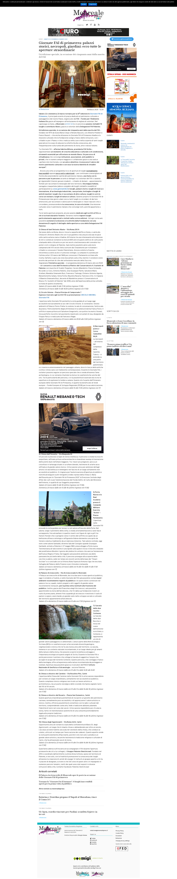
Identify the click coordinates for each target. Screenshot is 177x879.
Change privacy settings (122, 841)
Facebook (94, 840)
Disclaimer (119, 836)
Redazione (119, 838)
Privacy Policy (120, 831)
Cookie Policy (120, 833)
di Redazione (44, 109)
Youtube (93, 842)
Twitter (93, 838)
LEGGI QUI (69, 124)
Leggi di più (92, 4)
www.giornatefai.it (60, 189)
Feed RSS (94, 844)
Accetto (84, 4)
